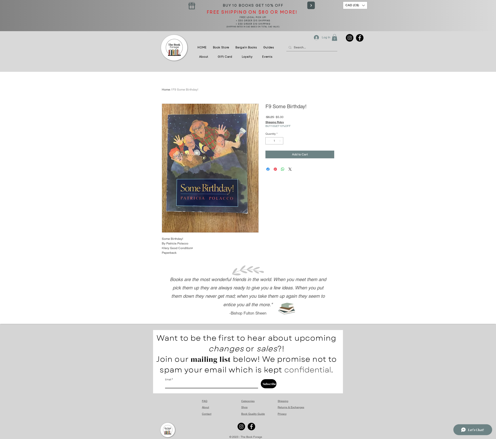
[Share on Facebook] (268, 169)
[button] (355, 5)
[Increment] (280, 140)
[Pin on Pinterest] (275, 169)
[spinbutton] (274, 140)
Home (166, 89)
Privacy (282, 413)
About (205, 407)
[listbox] (355, 5)
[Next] (311, 5)
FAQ (204, 401)
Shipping (283, 401)
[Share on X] (290, 169)
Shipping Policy (274, 122)
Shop (244, 407)
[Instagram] (349, 38)
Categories (248, 401)
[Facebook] (359, 38)
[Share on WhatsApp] (282, 169)
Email (168, 379)
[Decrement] (268, 140)
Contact (206, 413)
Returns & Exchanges (291, 407)
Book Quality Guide (253, 413)
